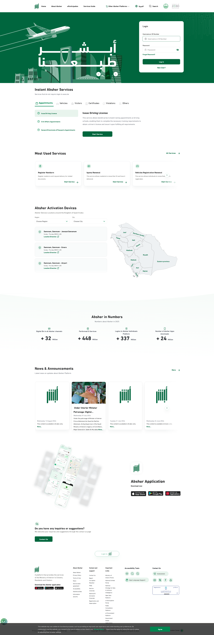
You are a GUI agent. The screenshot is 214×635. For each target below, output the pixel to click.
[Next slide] (115, 74)
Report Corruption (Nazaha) (92, 580)
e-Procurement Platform (109, 614)
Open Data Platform (108, 596)
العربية (141, 6)
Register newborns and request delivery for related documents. (55, 177)
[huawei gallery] (173, 493)
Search (155, 6)
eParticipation (72, 6)
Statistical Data (77, 591)
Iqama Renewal (93, 172)
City (73, 217)
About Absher (56, 6)
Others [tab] (125, 103)
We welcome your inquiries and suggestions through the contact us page (57, 531)
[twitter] (160, 580)
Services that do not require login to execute (52, 94)
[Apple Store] (138, 493)
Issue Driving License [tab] (49, 113)
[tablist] (107, 102)
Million (55, 339)
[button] (71, 234)
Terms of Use (77, 578)
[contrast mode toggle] (127, 573)
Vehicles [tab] (64, 103)
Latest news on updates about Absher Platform (53, 373)
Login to (104, 553)
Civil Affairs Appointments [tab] (50, 121)
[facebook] (165, 580)
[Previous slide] (98, 74)
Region (37, 217)
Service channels (92, 589)
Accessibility (76, 588)
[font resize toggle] (132, 573)
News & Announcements (54, 368)
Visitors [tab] (78, 103)
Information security (76, 595)
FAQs (90, 585)
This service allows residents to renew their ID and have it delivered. (106, 177)
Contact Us (43, 539)
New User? (161, 67)
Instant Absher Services (54, 89)
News (74, 580)
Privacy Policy (77, 575)
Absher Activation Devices (55, 207)
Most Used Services (50, 153)
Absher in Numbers (107, 316)
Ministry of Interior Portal (109, 576)
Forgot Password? (149, 54)
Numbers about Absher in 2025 (107, 321)
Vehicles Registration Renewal (148, 172)
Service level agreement (76, 584)
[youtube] (154, 580)
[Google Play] (155, 493)
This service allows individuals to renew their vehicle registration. (152, 177)
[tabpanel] (107, 123)
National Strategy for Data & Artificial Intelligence (110, 589)
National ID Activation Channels (92, 595)
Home (43, 6)
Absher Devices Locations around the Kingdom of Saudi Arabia (59, 212)
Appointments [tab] (46, 103)
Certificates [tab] (94, 103)
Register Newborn (46, 172)
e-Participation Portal (109, 601)
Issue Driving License (95, 112)
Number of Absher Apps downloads (164, 331)
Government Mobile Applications (109, 620)
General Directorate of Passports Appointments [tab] (58, 129)
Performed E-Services (87, 331)
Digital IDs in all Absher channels (49, 331)
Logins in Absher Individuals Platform (126, 331)
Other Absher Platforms (118, 6)
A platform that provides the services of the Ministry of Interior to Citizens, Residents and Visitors (49, 577)
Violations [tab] (110, 103)
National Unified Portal (110, 581)
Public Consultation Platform (109, 607)
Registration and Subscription (94, 602)
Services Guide (89, 6)
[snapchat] (170, 580)
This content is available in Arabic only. (50, 425)
